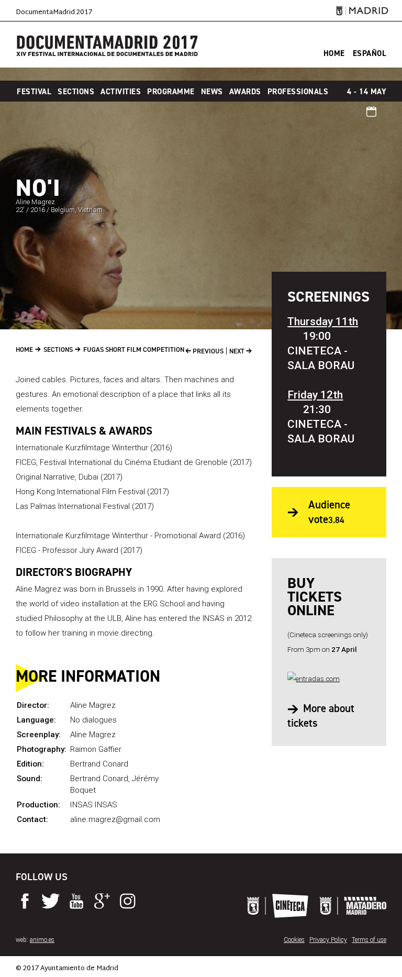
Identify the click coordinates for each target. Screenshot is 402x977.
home (334, 53)
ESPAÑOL (370, 53)
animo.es (42, 939)
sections (76, 91)
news (212, 91)
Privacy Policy (328, 939)
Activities (120, 91)
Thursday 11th (322, 321)
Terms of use (369, 939)
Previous (207, 351)
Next (237, 351)
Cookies (294, 939)
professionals (298, 91)
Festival (34, 91)
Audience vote (329, 512)
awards (245, 91)
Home (24, 349)
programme (171, 91)
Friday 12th (315, 394)
